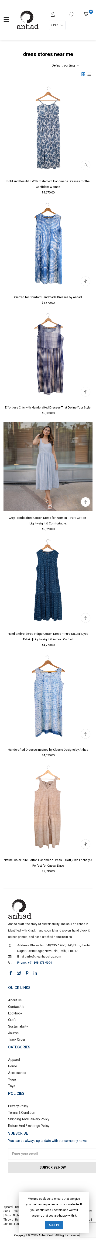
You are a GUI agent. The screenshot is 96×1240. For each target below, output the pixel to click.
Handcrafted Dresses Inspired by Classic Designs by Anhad (48, 749)
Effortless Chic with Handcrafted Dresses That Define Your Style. (48, 407)
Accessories (17, 1073)
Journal (13, 1033)
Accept (54, 1225)
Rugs (18, 1219)
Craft (12, 1020)
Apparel (14, 1060)
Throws (8, 1219)
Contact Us (16, 1007)
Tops (8, 1215)
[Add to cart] (85, 165)
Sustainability (18, 1026)
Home (12, 1066)
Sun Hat (8, 1223)
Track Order (16, 1039)
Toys (11, 1086)
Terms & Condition (21, 1112)
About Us (15, 1000)
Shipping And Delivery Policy (28, 1119)
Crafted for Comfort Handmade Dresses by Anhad (48, 297)
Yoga (12, 1079)
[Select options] (85, 281)
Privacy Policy (18, 1106)
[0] (86, 15)
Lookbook (15, 1013)
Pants (16, 1211)
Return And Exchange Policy (28, 1126)
